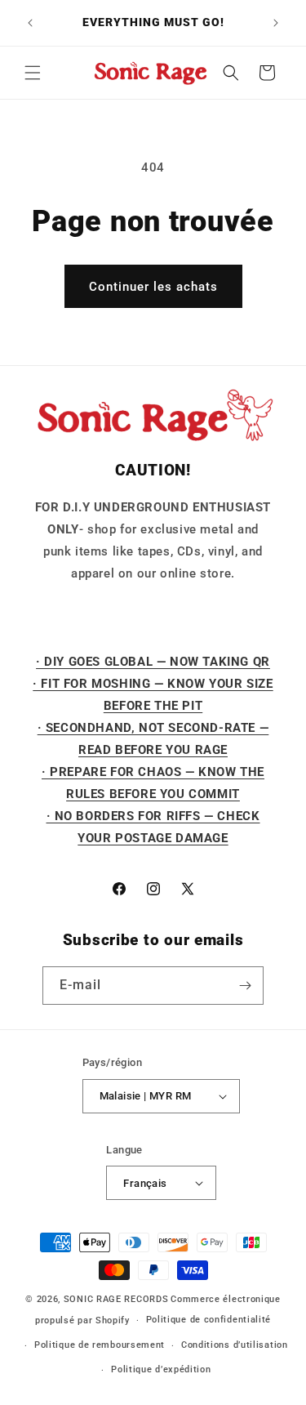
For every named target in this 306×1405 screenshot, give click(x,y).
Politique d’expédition (161, 1369)
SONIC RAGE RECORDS (116, 1299)
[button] (33, 73)
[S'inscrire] (245, 985)
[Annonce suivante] (276, 23)
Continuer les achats (153, 286)
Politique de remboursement (99, 1345)
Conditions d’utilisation (234, 1345)
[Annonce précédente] (30, 23)
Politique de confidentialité (209, 1319)
